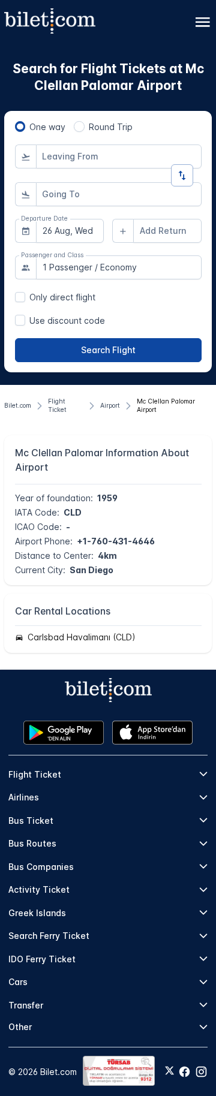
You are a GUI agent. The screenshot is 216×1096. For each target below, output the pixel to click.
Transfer (25, 1005)
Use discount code (67, 320)
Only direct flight (62, 297)
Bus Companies (41, 867)
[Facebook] (184, 1071)
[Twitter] (169, 1071)
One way (47, 127)
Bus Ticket (30, 820)
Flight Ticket (34, 774)
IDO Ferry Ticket (42, 959)
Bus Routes (32, 843)
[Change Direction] (182, 175)
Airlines (23, 797)
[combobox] (119, 156)
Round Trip (111, 127)
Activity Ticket (39, 889)
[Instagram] (201, 1071)
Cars (18, 982)
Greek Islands (37, 913)
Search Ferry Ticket (48, 936)
